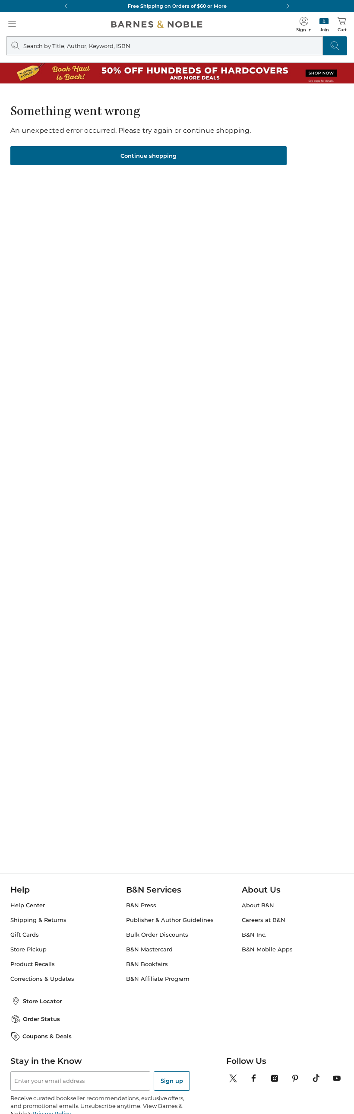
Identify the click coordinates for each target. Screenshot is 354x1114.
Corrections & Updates (42, 979)
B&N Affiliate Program (158, 979)
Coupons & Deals (47, 1036)
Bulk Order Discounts (157, 935)
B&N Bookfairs (147, 964)
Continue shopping (148, 155)
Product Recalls (32, 964)
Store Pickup (28, 949)
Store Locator (42, 1001)
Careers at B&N (263, 920)
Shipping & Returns (38, 920)
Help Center (27, 905)
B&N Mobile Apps (267, 949)
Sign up (172, 1080)
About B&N (258, 905)
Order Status (41, 1018)
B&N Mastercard (149, 949)
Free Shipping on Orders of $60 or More (177, 6)
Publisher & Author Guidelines (170, 920)
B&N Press (141, 905)
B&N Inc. (254, 935)
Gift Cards (24, 935)
